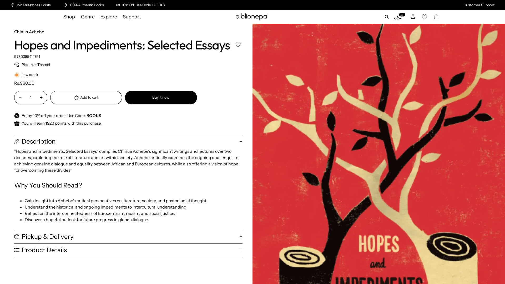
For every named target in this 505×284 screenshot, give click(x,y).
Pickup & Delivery (48, 236)
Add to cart (89, 97)
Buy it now (160, 97)
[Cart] (436, 17)
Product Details (44, 250)
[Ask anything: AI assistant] (399, 17)
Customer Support (478, 5)
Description (38, 141)
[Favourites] (424, 17)
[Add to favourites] (238, 44)
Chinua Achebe (29, 31)
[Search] (386, 17)
